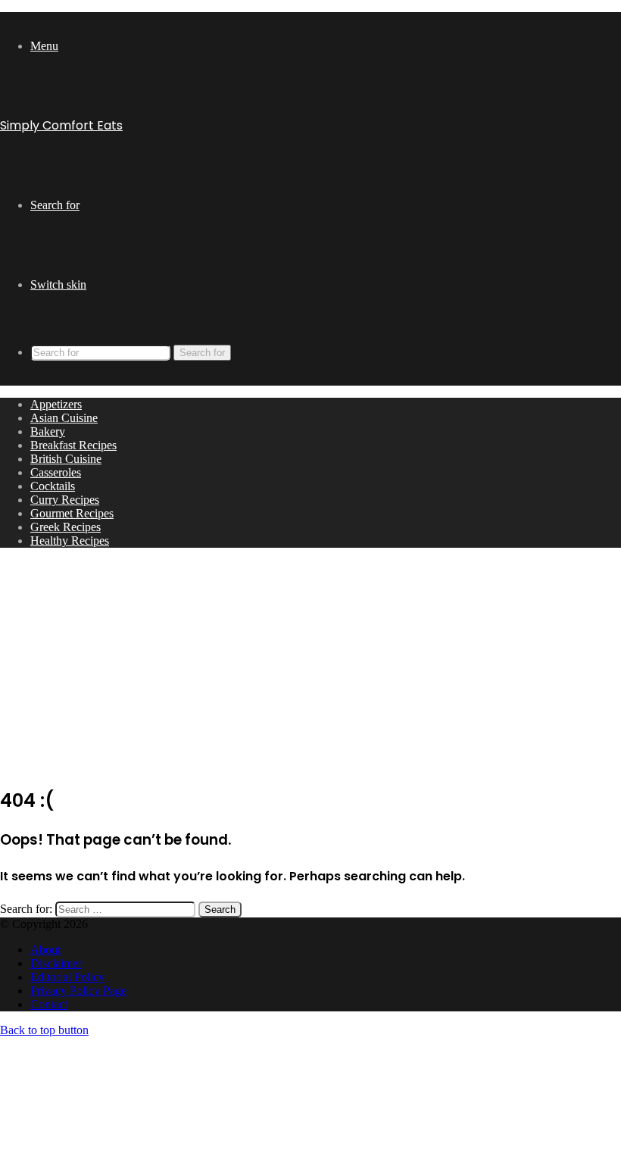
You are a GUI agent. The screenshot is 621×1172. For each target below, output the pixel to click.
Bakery (47, 431)
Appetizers (56, 404)
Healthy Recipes (69, 540)
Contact (48, 1004)
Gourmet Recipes (72, 513)
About (45, 949)
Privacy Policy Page (78, 990)
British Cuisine (65, 458)
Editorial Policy (67, 976)
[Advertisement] (310, 666)
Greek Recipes (65, 526)
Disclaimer (56, 963)
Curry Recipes (64, 499)
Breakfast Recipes (73, 445)
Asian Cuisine (64, 417)
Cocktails (52, 486)
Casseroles (55, 472)
